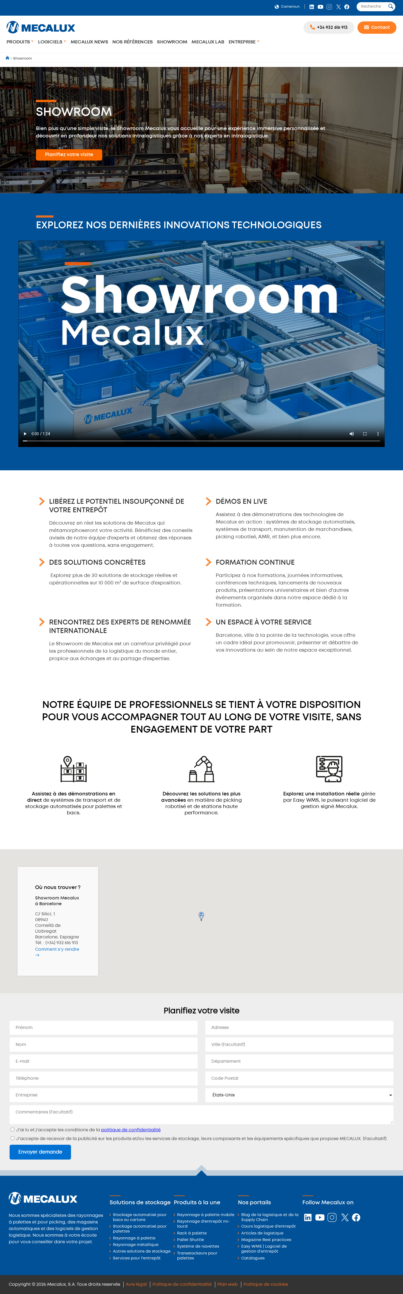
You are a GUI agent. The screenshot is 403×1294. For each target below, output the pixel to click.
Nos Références (132, 42)
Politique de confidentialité (182, 1284)
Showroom (172, 42)
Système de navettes (198, 1246)
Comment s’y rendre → (57, 952)
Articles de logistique (262, 1233)
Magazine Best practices (266, 1240)
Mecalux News (89, 42)
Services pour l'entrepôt (137, 1258)
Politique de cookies (265, 1284)
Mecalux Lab (208, 42)
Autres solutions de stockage (142, 1251)
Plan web (227, 1284)
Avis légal (136, 1284)
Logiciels (51, 42)
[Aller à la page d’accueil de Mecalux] (7, 58)
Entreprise (243, 42)
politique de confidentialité (131, 1130)
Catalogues (253, 1258)
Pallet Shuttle (190, 1240)
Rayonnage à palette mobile (205, 1215)
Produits (19, 42)
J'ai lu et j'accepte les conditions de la (88, 1130)
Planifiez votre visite (69, 155)
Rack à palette (192, 1233)
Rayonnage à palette (134, 1238)
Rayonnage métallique (135, 1245)
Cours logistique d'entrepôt (268, 1226)
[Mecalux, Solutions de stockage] (41, 34)
